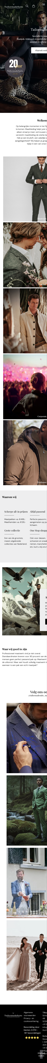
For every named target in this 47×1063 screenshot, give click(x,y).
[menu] (44, 4)
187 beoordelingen (32, 1033)
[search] (27, 6)
